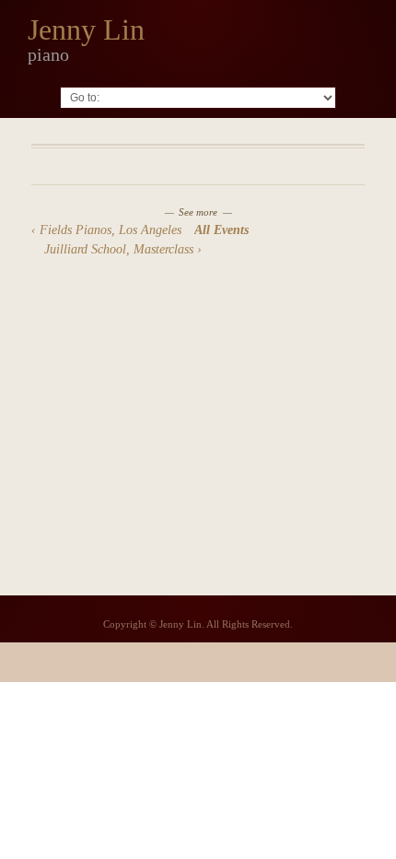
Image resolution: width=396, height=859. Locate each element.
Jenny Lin (86, 29)
